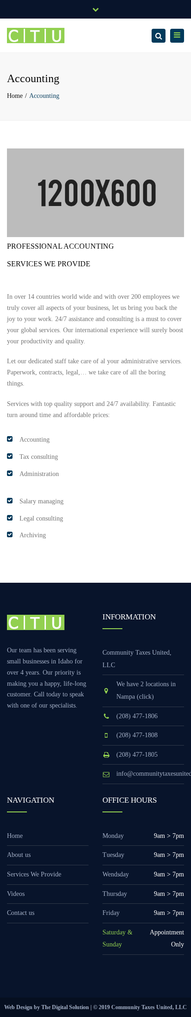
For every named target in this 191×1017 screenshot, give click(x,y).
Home (15, 95)
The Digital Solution (65, 1007)
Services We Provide (34, 874)
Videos (16, 893)
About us (19, 854)
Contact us (20, 912)
